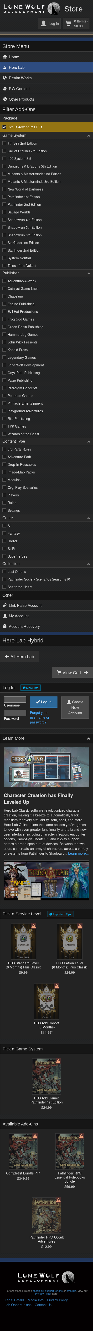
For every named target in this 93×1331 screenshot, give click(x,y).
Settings (14, 510)
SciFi (11, 548)
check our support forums (47, 1290)
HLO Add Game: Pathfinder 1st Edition (47, 1100)
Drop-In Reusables (22, 464)
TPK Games (17, 426)
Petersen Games (20, 395)
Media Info (36, 1300)
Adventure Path (19, 456)
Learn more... (78, 853)
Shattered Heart (20, 586)
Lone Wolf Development (26, 365)
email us (71, 1290)
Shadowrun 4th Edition (25, 219)
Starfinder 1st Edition (23, 242)
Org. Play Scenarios (23, 487)
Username (12, 705)
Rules (12, 502)
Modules (14, 479)
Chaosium (15, 296)
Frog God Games (21, 319)
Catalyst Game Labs (23, 288)
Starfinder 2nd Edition (24, 250)
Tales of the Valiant (22, 265)
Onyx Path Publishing (24, 372)
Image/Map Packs (21, 472)
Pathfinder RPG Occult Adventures (47, 1239)
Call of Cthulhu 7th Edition (27, 150)
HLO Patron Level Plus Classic (70, 965)
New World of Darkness (25, 189)
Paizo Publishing (20, 380)
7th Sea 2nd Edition (22, 143)
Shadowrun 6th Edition (25, 235)
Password (11, 718)
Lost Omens (17, 571)
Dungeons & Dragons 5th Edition (32, 166)
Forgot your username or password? (39, 717)
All (9, 525)
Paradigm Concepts (22, 388)
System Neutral (19, 257)
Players (13, 495)
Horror (12, 540)
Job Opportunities (18, 1304)
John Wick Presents (22, 342)
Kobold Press (18, 349)
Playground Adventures (25, 410)
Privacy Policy (43, 1293)
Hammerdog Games (23, 334)
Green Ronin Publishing (25, 326)
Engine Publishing (21, 303)
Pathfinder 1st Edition (24, 196)
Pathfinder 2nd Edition (24, 204)
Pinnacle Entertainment (25, 403)
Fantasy (14, 533)
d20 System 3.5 (19, 158)
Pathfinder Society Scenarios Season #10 (39, 579)
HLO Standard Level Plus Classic (23, 965)
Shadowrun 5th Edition (25, 227)
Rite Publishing (19, 418)
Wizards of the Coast (23, 433)
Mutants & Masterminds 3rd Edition (34, 181)
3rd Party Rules (19, 449)
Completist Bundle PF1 (23, 1173)
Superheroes (17, 556)
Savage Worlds (19, 212)
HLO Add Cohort (46, 1025)
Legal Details (14, 1300)
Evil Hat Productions (23, 311)
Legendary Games (22, 357)
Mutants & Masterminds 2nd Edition (34, 173)
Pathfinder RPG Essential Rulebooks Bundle (69, 1177)
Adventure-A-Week (22, 280)
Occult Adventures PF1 (25, 127)
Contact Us (43, 1304)
